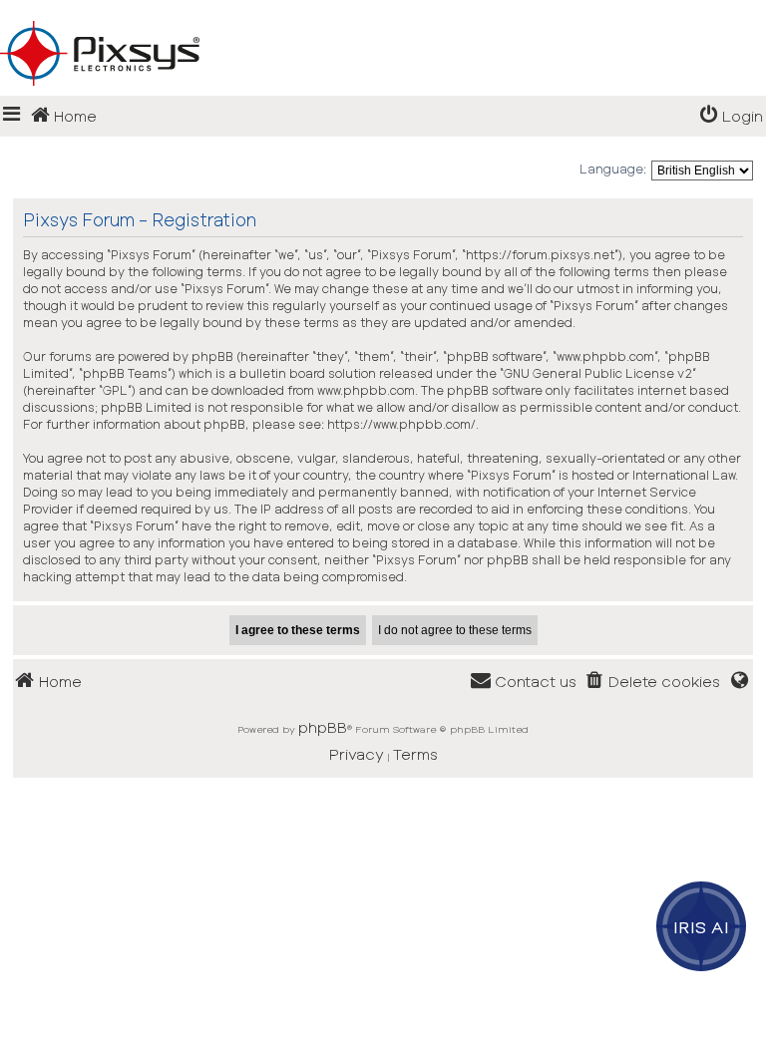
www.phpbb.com (366, 390)
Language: (612, 168)
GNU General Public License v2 (598, 373)
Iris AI (701, 926)
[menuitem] (731, 116)
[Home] (383, 21)
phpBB (322, 727)
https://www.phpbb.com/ (401, 424)
